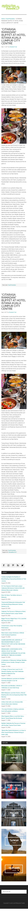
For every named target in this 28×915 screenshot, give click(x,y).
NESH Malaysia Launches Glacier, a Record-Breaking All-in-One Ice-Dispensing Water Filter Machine (14, 695)
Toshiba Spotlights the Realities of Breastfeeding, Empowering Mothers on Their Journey (13, 579)
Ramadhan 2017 (13, 552)
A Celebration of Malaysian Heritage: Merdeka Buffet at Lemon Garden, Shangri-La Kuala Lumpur (14, 662)
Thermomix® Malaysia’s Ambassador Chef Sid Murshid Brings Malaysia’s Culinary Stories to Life (13, 604)
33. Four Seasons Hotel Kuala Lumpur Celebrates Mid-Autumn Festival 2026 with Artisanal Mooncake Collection (13, 588)
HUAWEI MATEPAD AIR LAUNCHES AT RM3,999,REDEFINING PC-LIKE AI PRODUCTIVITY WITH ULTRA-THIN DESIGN (13, 642)
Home (3, 18)
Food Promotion (10, 18)
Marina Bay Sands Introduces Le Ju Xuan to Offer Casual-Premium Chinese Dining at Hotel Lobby (13, 732)
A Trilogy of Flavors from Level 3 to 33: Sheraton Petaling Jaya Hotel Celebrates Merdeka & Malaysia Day (12, 671)
